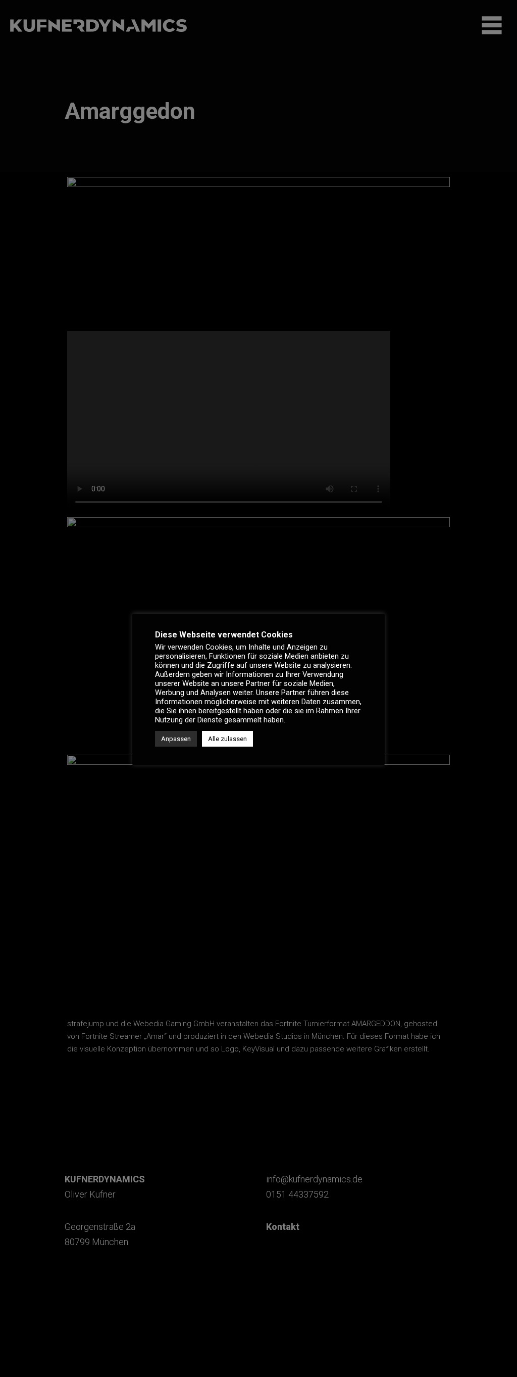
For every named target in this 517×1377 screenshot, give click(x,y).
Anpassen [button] (176, 739)
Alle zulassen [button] (227, 739)
